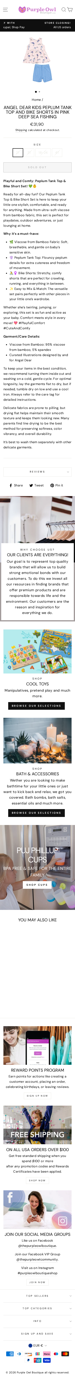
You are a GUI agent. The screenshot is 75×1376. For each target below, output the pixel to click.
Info (37, 1321)
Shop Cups (37, 885)
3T (29, 152)
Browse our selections (36, 813)
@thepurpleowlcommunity (37, 1259)
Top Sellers (37, 1296)
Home (36, 100)
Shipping (21, 130)
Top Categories (37, 1308)
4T (57, 152)
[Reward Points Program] (37, 1045)
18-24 (43, 152)
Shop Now (37, 1180)
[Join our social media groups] (37, 1209)
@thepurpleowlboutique (37, 1246)
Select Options (16, 983)
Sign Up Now (37, 1095)
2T (18, 152)
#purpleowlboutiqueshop (38, 1273)
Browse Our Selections (36, 706)
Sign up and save (37, 1333)
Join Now (37, 1282)
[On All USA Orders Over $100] (37, 1125)
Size (37, 144)
